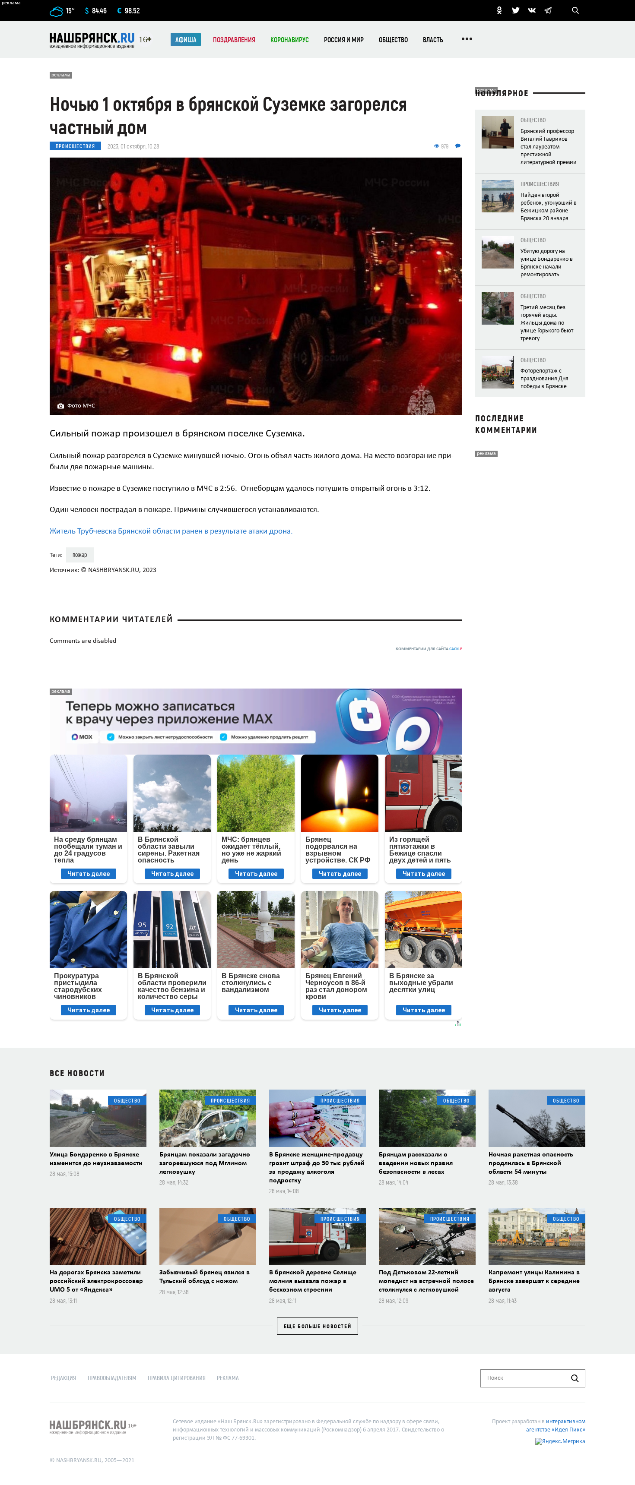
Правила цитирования (177, 1377)
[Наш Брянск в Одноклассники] (499, 10)
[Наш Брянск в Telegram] (548, 10)
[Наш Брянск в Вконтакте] (532, 10)
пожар (80, 554)
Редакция (63, 1377)
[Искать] (575, 1378)
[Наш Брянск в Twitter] (516, 10)
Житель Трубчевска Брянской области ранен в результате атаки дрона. (171, 532)
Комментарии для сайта (429, 649)
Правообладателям (112, 1377)
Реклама (228, 1377)
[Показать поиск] (575, 10)
